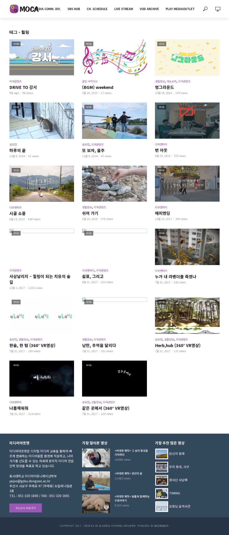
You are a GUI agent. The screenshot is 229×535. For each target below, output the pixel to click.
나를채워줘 (18, 408)
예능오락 (171, 81)
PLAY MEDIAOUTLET (180, 9)
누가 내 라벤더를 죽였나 (175, 276)
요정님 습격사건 (179, 506)
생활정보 (160, 81)
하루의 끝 (17, 150)
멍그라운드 (164, 87)
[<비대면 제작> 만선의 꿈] (96, 480)
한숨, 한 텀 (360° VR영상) (32, 345)
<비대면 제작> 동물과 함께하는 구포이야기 (132, 498)
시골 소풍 (17, 213)
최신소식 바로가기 (25, 508)
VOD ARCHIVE (149, 9)
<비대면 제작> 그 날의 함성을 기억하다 (131, 452)
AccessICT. (162, 525)
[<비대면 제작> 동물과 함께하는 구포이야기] (96, 503)
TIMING (174, 493)
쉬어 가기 (90, 213)
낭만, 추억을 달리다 (99, 345)
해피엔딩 (162, 213)
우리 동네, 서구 (179, 466)
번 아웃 (161, 150)
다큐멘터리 (161, 144)
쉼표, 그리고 (93, 276)
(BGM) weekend (97, 87)
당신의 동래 (176, 453)
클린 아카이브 (90, 81)
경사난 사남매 (178, 480)
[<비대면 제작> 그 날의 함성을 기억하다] (96, 458)
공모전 (13, 144)
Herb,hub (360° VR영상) (178, 345)
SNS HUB (74, 9)
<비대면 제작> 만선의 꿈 (128, 473)
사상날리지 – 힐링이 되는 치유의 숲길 (39, 279)
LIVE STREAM (123, 9)
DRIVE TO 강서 (23, 87)
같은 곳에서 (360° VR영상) (105, 408)
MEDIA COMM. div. (47, 9)
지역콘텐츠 (15, 81)
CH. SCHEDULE (97, 9)
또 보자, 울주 (93, 150)
